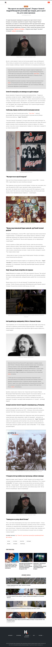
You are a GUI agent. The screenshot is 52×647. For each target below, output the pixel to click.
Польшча (15, 543)
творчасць (22, 543)
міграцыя (29, 541)
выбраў (14, 31)
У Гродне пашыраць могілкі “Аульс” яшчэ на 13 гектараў (18, 585)
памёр (12, 386)
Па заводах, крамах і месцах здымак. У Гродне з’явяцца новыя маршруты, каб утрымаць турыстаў (25, 597)
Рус (48, 2)
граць (9, 374)
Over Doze (36, 73)
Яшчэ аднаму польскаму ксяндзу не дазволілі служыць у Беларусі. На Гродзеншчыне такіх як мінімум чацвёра (26, 620)
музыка (8, 543)
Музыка (26, 6)
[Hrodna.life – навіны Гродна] (6, 2)
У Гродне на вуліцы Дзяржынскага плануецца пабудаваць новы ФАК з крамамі (23, 608)
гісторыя (15, 541)
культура (22, 541)
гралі (9, 82)
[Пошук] (45, 2)
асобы (8, 541)
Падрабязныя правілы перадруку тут (36, 644)
